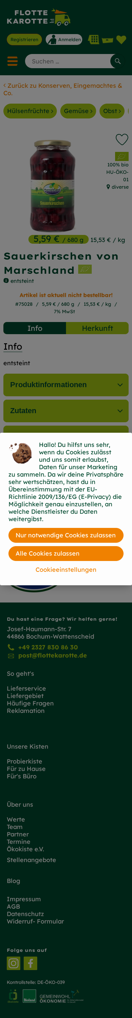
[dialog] (66, 509)
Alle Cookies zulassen (48, 553)
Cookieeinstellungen (66, 569)
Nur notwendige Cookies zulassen (66, 535)
